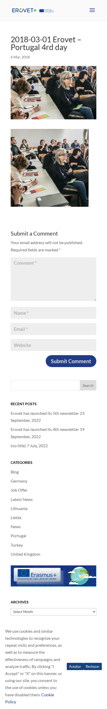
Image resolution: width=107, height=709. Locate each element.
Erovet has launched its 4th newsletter (45, 429)
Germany (19, 480)
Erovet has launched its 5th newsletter (45, 413)
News (16, 526)
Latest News (22, 499)
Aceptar (75, 666)
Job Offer (19, 489)
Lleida (16, 517)
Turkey (17, 544)
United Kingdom (25, 554)
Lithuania (19, 508)
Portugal (18, 535)
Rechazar (92, 666)
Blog (15, 471)
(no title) (18, 445)
